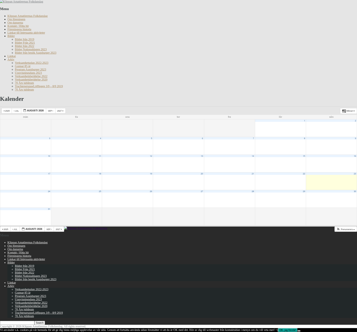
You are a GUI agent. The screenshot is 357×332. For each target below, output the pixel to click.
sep (50, 110)
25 (100, 191)
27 (202, 191)
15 (304, 156)
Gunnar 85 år (22, 66)
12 (151, 156)
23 (355, 173)
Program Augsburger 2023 (30, 69)
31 (49, 209)
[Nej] (299, 330)
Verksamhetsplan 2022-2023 (31, 62)
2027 (59, 110)
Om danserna (15, 22)
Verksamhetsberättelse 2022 (31, 76)
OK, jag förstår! (287, 330)
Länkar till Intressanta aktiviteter (26, 32)
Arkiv (10, 59)
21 (253, 173)
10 (49, 156)
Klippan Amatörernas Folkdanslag (27, 15)
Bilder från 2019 (24, 39)
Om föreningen (16, 19)
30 (355, 191)
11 (100, 156)
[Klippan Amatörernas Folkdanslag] (21, 1)
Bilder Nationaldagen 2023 (31, 49)
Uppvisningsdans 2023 (28, 72)
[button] (346, 229)
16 (355, 156)
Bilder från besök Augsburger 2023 (35, 52)
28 (253, 191)
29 (304, 191)
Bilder (11, 36)
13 (202, 156)
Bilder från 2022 (24, 46)
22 (304, 173)
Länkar (11, 56)
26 (151, 191)
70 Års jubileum (24, 82)
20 (202, 173)
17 (49, 173)
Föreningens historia (19, 29)
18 (100, 173)
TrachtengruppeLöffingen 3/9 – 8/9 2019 (39, 86)
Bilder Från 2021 (25, 42)
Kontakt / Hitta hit (18, 26)
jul (17, 110)
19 (151, 173)
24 (49, 191)
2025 (7, 110)
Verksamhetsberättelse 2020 (31, 79)
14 (253, 156)
